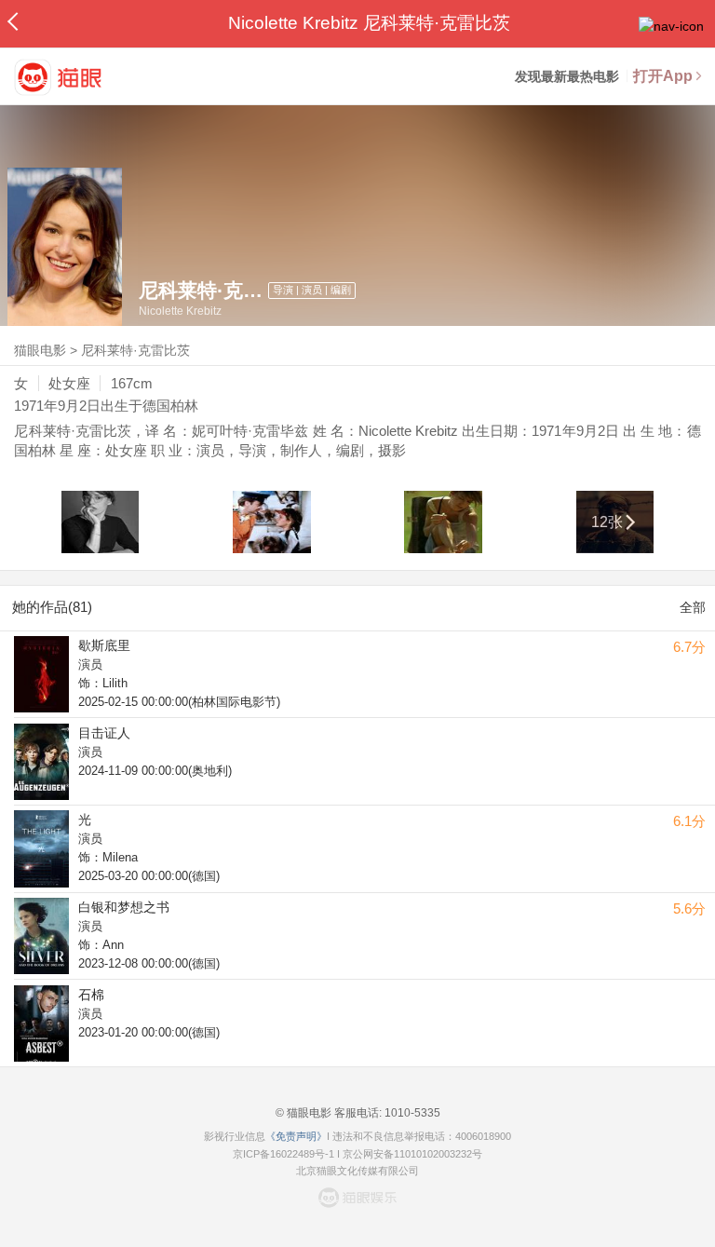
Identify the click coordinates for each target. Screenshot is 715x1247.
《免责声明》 (296, 1136)
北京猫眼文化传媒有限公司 (357, 1170)
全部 (693, 607)
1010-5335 (411, 1112)
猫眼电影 (40, 350)
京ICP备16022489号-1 (283, 1153)
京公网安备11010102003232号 (412, 1153)
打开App (663, 76)
